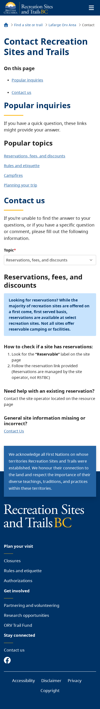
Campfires (13, 175)
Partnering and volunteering (31, 605)
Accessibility (23, 680)
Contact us (21, 92)
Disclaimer (51, 680)
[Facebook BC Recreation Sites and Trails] (8, 660)
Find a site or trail (28, 25)
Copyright (50, 690)
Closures (12, 560)
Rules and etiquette (22, 165)
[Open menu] (91, 8)
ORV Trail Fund (18, 625)
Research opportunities (26, 615)
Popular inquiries (27, 80)
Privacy (75, 680)
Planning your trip (20, 185)
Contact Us (14, 431)
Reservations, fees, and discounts (34, 156)
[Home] (6, 25)
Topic (9, 250)
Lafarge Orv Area (62, 25)
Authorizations (18, 580)
